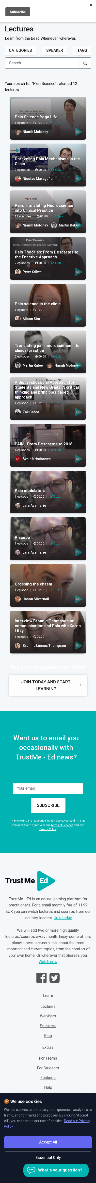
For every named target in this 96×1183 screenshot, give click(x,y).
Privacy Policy (47, 829)
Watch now (48, 961)
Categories (20, 50)
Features (48, 1077)
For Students (48, 1068)
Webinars (48, 1016)
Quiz (56, 123)
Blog (48, 1035)
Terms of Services (62, 825)
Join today (63, 918)
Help (48, 1087)
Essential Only (48, 1157)
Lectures (48, 1006)
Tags (82, 50)
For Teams (48, 1058)
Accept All (48, 1142)
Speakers (48, 1025)
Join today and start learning (46, 685)
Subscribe (48, 805)
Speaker (54, 50)
